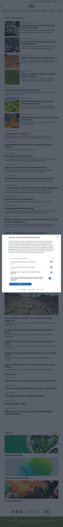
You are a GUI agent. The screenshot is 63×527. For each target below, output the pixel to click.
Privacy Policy (40, 289)
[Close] (58, 237)
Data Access (31, 289)
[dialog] (31, 263)
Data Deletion (23, 289)
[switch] (51, 262)
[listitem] (31, 258)
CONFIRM (20, 284)
